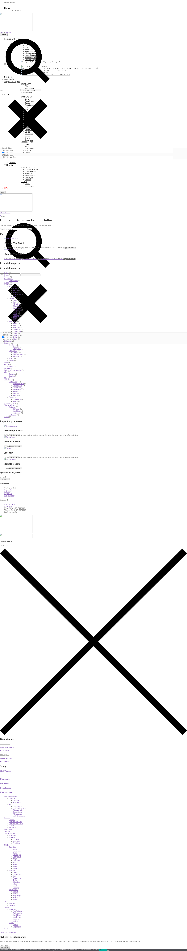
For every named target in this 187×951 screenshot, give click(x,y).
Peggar (15, 395)
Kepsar (6, 283)
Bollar (6, 273)
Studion (7, 831)
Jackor (15, 302)
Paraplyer (16, 393)
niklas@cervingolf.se (6, 758)
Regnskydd (17, 399)
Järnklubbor (13, 345)
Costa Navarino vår (15, 822)
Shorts (15, 312)
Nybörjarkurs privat (19, 808)
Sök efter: (3, 229)
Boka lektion (5, 788)
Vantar (15, 296)
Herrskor (12, 376)
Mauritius (12, 820)
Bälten (15, 288)
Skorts (15, 314)
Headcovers (17, 389)
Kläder (6, 285)
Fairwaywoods (18, 355)
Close (3, 192)
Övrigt (6, 364)
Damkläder (12, 298)
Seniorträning (17, 812)
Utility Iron (17, 349)
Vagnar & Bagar (9, 405)
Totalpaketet (17, 802)
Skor (6, 372)
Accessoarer (13, 286)
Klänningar (17, 304)
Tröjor (15, 318)
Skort (15, 866)
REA (6, 929)
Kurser (11, 804)
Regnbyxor (17, 308)
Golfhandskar (13, 281)
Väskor (11, 366)
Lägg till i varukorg (69, 248)
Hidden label (8, 151)
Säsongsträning (18, 810)
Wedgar (11, 360)
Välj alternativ (14, 435)
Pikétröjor (16, 306)
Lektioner (4, 783)
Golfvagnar (12, 415)
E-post (2, 477)
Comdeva (11, 546)
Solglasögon (17, 294)
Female (6, 277)
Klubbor (7, 343)
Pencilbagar (17, 411)
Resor (6, 818)
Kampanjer (5, 779)
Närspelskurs (17, 814)
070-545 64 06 (4, 762)
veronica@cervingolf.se (7, 747)
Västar (15, 320)
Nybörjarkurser (18, 806)
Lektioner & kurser (10, 796)
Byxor (6, 275)
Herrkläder (12, 321)
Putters (11, 358)
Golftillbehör (8, 279)
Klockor (16, 391)
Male (6, 362)
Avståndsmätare (18, 384)
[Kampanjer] (0, 775)
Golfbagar (12, 407)
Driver (15, 353)
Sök (29, 229)
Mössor (15, 292)
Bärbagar (16, 409)
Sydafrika (12, 826)
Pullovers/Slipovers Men (12, 370)
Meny (4, 35)
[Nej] (108, 950)
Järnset (15, 347)
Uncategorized (9, 403)
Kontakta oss (6, 792)
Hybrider (16, 356)
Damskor (12, 374)
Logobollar (8, 829)
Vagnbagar (16, 413)
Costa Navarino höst (16, 824)
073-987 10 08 (4, 750)
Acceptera (103, 950)
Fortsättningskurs (19, 816)
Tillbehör (7, 380)
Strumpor (16, 316)
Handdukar (17, 388)
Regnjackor (17, 310)
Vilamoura (12, 827)
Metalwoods (13, 351)
